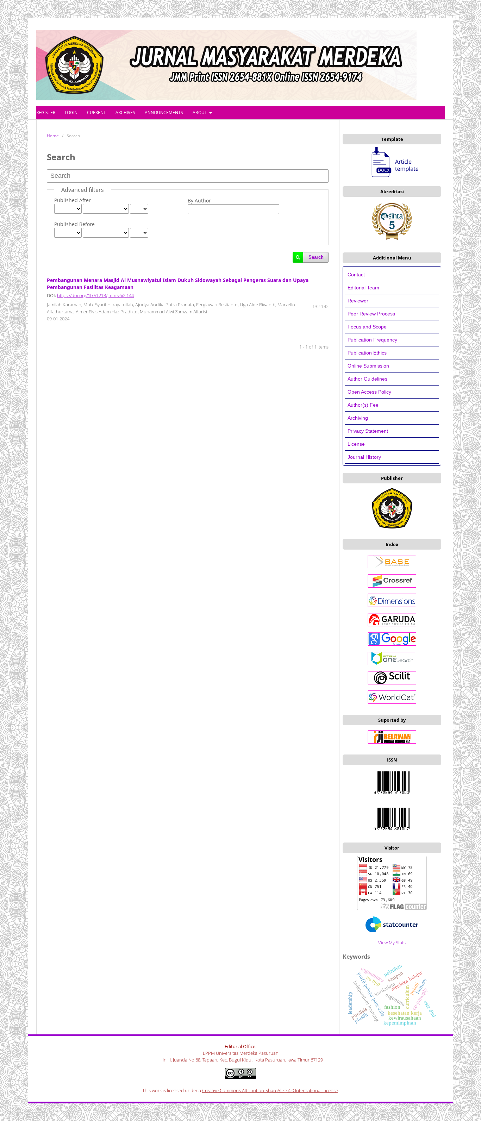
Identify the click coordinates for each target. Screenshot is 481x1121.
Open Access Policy (369, 392)
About (200, 112)
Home (53, 136)
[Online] (392, 796)
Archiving (358, 418)
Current (96, 112)
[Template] (392, 161)
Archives (125, 112)
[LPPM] (392, 528)
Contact (356, 274)
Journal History (364, 457)
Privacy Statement (368, 431)
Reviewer (358, 300)
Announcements (164, 112)
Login (71, 112)
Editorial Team (364, 287)
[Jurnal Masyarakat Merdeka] (392, 930)
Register (45, 112)
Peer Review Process (371, 314)
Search (316, 257)
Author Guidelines (367, 379)
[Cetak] (392, 832)
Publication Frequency (372, 340)
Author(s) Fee (363, 405)
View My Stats (392, 942)
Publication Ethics (367, 353)
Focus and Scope (367, 327)
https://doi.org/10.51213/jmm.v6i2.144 (95, 296)
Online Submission (368, 366)
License (356, 444)
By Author (199, 200)
